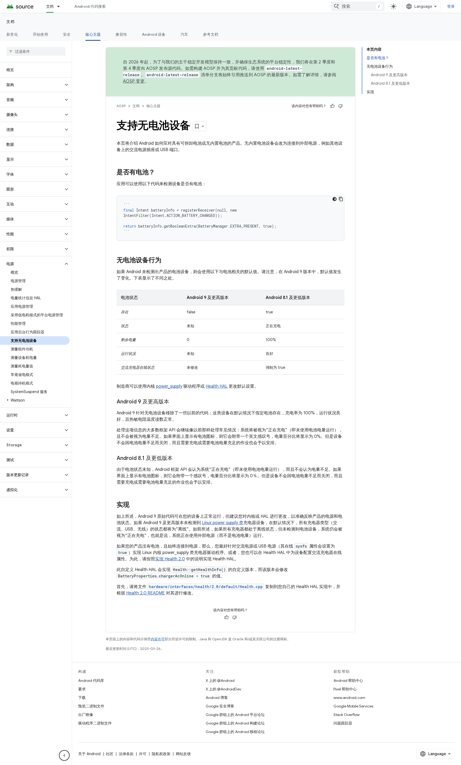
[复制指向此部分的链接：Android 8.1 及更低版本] (178, 458)
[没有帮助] (340, 106)
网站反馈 (183, 754)
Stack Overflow (346, 714)
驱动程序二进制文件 (95, 723)
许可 (142, 754)
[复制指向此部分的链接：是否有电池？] (160, 172)
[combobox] (357, 6)
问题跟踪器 (342, 723)
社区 (109, 754)
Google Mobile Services (353, 706)
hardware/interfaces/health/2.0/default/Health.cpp (206, 586)
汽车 (184, 34)
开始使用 (40, 34)
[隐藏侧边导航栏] (64, 755)
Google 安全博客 (220, 706)
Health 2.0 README (145, 593)
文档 (50, 6)
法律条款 (126, 754)
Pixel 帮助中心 (345, 689)
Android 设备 (154, 34)
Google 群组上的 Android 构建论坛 (235, 723)
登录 (451, 6)
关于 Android (89, 754)
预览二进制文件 (91, 706)
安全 (67, 34)
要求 (82, 689)
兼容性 (121, 34)
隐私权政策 (161, 754)
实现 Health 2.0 (170, 559)
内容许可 (158, 639)
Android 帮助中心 (348, 680)
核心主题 (93, 34)
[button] (31, 84)
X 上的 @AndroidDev (223, 689)
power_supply (169, 386)
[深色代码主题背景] (334, 199)
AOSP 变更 (134, 81)
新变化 (12, 34)
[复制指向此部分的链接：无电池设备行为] (166, 260)
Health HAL (217, 386)
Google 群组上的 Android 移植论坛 (235, 731)
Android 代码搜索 (90, 6)
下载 (82, 697)
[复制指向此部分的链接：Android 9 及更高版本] (174, 402)
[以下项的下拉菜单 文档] (61, 6)
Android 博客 (217, 697)
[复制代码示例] (341, 199)
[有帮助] (332, 106)
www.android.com (349, 697)
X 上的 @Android (220, 680)
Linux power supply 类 (222, 522)
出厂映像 (85, 714)
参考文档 (210, 34)
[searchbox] (35, 51)
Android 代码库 (91, 680)
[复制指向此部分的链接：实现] (134, 505)
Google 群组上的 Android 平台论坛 (235, 714)
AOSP (121, 106)
